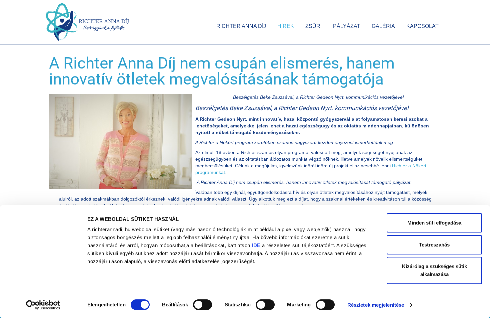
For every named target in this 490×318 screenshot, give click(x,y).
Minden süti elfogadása (434, 223)
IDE (256, 245)
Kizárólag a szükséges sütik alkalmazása (434, 270)
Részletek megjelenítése (375, 305)
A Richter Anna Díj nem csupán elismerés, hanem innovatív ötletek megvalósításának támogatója (222, 71)
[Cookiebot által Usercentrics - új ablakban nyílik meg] (43, 305)
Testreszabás (434, 244)
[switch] (202, 304)
